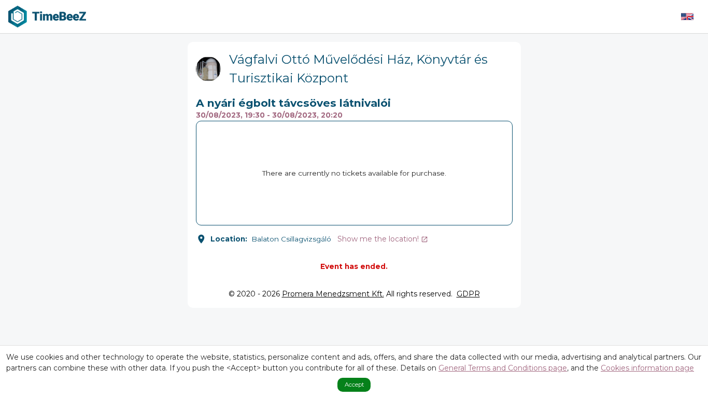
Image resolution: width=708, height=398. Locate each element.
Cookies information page (647, 368)
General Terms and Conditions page (502, 368)
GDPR (468, 293)
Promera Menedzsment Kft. (333, 293)
